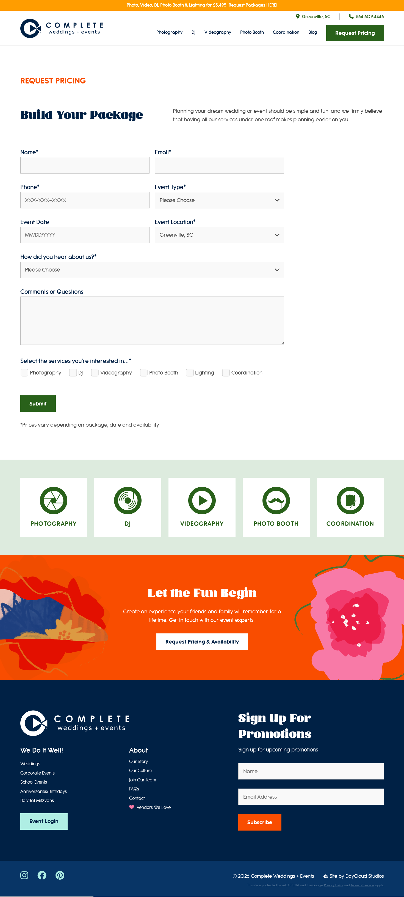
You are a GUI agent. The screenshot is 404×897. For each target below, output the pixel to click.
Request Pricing (355, 33)
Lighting (204, 372)
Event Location (175, 222)
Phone (29, 187)
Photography (169, 32)
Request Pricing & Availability (202, 641)
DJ (193, 32)
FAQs (134, 789)
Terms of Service (362, 885)
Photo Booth (252, 32)
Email (163, 152)
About (138, 750)
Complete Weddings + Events (282, 876)
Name (29, 152)
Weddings (30, 764)
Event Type (170, 187)
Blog (312, 32)
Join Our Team (142, 780)
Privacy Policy (333, 885)
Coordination (286, 32)
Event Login (44, 821)
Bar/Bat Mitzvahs (37, 800)
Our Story (138, 761)
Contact (137, 798)
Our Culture (140, 770)
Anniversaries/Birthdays (43, 791)
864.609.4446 (370, 16)
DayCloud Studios (364, 876)
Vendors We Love (152, 807)
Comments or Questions (51, 292)
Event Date (34, 222)
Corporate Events (37, 773)
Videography (217, 32)
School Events (33, 782)
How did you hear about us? (58, 257)
